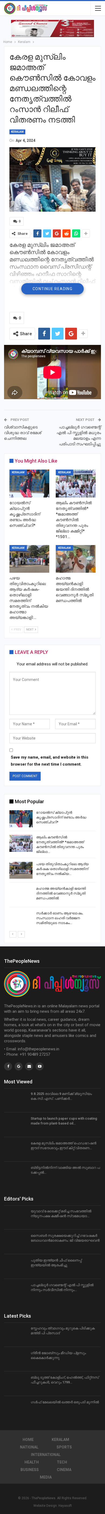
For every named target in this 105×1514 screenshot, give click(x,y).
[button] (52, 28)
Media (46, 1477)
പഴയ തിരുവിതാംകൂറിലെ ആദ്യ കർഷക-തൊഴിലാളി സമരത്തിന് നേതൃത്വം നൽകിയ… (62, 869)
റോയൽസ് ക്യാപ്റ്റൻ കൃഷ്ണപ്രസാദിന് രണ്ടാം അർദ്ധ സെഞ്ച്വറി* (61, 817)
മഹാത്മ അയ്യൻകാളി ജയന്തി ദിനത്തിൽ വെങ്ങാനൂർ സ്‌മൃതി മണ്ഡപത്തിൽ (61, 893)
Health (31, 1462)
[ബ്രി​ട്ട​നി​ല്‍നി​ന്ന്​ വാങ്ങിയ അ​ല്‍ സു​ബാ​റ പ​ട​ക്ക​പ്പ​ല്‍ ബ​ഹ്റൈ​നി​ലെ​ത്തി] (15, 1174)
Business (29, 1470)
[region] (52, 28)
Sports (64, 1447)
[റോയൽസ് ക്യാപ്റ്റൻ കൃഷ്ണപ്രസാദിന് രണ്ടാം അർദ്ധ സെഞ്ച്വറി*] (29, 484)
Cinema (64, 1470)
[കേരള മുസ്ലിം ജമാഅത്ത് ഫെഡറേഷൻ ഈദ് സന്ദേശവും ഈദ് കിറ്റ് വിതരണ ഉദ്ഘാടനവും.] (15, 1149)
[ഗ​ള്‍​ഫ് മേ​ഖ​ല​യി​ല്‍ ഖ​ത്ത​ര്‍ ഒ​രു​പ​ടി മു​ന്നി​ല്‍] (15, 1408)
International (46, 1454)
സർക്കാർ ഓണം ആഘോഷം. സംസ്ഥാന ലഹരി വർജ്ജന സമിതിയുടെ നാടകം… (59, 918)
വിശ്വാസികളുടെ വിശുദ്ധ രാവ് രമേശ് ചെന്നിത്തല (22, 433)
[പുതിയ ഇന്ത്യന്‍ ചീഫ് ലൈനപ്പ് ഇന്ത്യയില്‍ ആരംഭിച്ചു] (15, 1266)
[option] (52, 870)
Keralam (17, 131)
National (29, 1447)
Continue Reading (52, 289)
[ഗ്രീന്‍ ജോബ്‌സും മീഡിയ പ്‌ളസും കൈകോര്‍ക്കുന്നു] (15, 1359)
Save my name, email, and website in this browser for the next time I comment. (49, 761)
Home (28, 1439)
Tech (62, 1462)
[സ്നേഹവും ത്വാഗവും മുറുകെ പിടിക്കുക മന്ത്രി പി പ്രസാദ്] (15, 1334)
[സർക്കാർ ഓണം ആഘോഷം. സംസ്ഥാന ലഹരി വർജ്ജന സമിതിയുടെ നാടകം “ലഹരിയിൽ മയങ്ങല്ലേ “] (21, 919)
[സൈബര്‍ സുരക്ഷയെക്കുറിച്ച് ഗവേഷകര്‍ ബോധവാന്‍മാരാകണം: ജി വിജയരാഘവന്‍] (15, 1241)
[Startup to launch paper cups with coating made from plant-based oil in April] (15, 1124)
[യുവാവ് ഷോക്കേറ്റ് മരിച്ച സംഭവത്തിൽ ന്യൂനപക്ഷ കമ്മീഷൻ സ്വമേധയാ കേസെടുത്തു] (15, 1217)
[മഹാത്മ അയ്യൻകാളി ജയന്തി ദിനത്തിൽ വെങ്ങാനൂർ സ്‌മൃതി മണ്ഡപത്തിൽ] (76, 559)
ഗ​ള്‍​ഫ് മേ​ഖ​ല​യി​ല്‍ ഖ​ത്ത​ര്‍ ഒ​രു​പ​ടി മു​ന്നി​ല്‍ (65, 1402)
